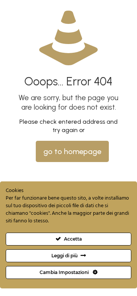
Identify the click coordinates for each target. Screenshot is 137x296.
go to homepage (72, 151)
